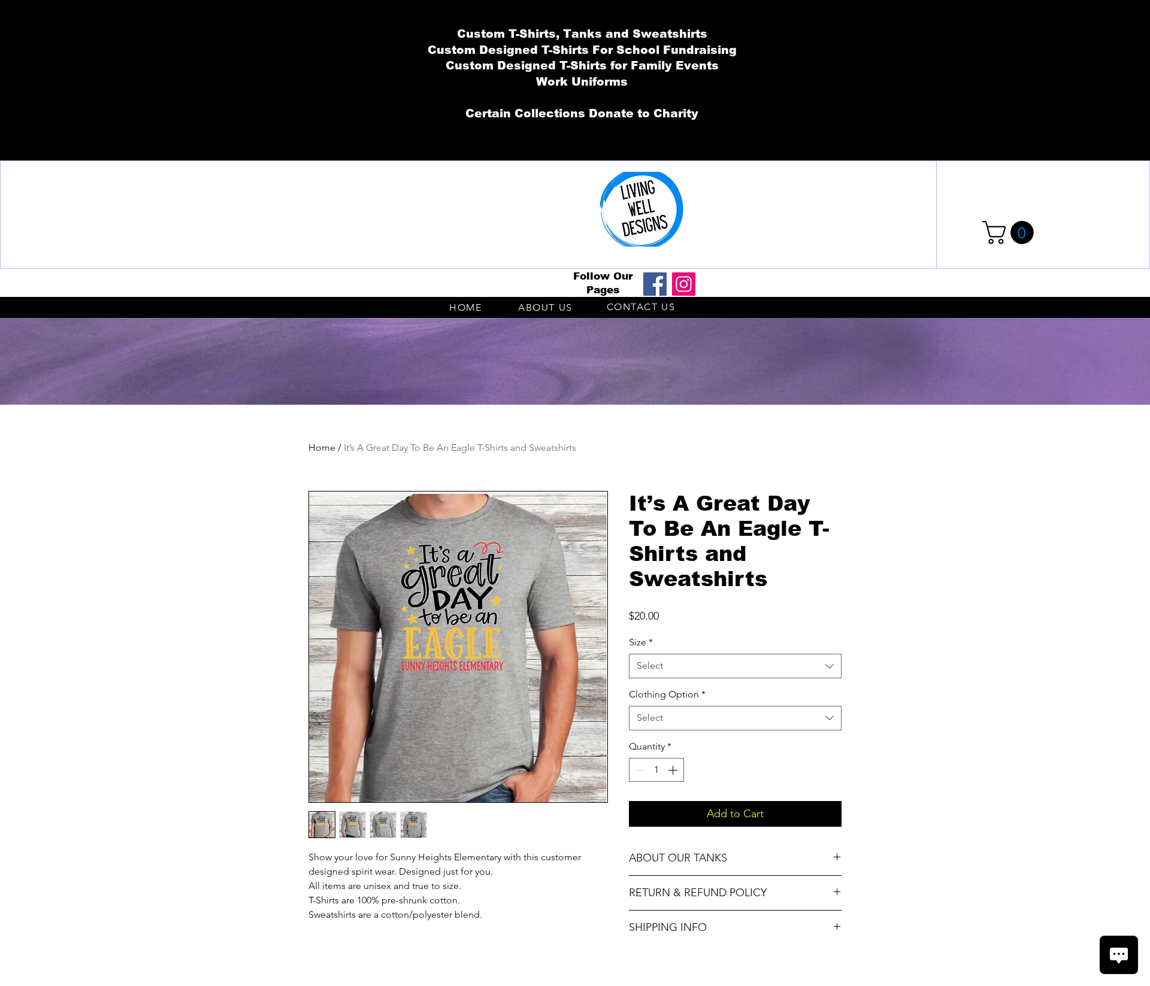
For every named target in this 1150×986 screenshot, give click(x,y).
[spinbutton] (656, 770)
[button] (1010, 232)
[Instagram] (683, 284)
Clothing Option (667, 694)
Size (641, 642)
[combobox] (735, 666)
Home (321, 447)
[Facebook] (655, 284)
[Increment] (673, 770)
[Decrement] (639, 770)
